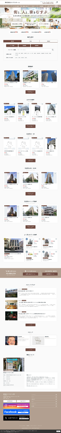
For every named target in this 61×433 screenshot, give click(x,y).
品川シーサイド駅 (30, 53)
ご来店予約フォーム (50, 274)
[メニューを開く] (56, 6)
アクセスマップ (33, 403)
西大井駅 (46, 53)
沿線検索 (24, 45)
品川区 (16, 57)
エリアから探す (16, 6)
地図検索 (36, 45)
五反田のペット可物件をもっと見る (30, 227)
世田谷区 (22, 57)
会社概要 (41, 6)
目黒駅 (50, 53)
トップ (7, 6)
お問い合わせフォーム (30, 274)
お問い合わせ (49, 6)
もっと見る (30, 349)
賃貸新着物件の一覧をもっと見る (30, 92)
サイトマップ (40, 425)
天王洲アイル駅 (17, 53)
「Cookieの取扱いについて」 (10, 431)
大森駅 (35, 53)
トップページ (33, 394)
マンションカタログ (22, 425)
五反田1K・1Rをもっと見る (30, 160)
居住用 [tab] (12, 41)
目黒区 (26, 57)
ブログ (33, 6)
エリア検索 (12, 45)
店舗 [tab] (30, 41)
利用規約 (28, 425)
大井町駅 (25, 53)
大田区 (19, 57)
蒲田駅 (22, 53)
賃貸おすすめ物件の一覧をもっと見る (30, 126)
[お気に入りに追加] (18, 72)
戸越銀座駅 (42, 53)
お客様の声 (33, 399)
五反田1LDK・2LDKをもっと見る (30, 193)
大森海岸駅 (38, 53)
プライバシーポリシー (34, 425)
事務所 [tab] (48, 41)
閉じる (58, 431)
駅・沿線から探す (24, 6)
